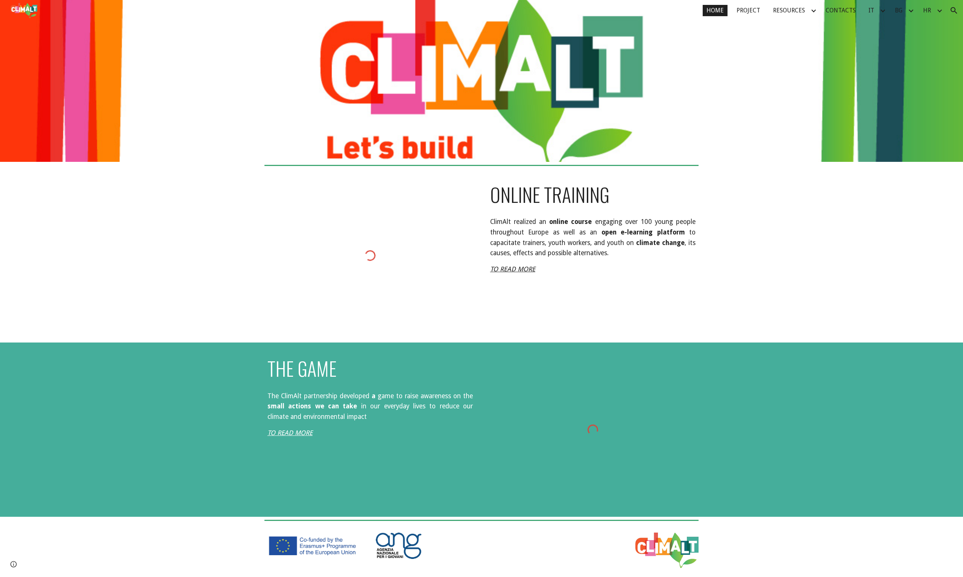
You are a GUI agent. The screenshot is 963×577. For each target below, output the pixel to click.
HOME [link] (715, 10)
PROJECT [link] (748, 10)
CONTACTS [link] (841, 10)
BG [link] (898, 10)
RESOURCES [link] (789, 10)
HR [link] (927, 10)
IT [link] (871, 10)
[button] (954, 11)
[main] (593, 195)
